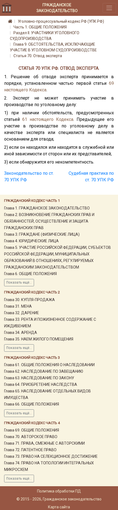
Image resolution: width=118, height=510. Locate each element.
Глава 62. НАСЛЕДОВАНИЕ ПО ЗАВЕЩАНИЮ (43, 371)
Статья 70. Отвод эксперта (37, 56)
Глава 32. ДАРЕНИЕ (21, 313)
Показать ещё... (19, 282)
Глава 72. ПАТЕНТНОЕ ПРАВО (30, 450)
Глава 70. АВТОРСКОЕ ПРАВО (30, 437)
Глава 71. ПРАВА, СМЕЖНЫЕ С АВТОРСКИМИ (44, 443)
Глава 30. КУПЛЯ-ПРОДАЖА (29, 300)
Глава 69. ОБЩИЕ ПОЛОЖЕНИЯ (31, 430)
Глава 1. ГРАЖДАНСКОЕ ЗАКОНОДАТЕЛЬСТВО (47, 208)
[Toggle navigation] (109, 8)
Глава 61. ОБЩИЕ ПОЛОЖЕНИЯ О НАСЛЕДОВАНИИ (49, 365)
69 (111, 83)
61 (24, 119)
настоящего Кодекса (25, 89)
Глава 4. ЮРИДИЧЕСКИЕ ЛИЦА (31, 241)
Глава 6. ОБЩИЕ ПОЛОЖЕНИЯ (30, 274)
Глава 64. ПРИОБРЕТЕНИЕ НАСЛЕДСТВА (40, 384)
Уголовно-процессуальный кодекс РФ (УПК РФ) (61, 21)
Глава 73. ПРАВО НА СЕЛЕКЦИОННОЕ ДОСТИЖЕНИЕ (51, 456)
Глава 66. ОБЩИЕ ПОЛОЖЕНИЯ (31, 404)
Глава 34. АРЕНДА (20, 332)
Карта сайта (59, 507)
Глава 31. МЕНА (18, 306)
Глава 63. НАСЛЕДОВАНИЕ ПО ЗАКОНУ (39, 378)
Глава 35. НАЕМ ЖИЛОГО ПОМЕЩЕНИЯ (38, 339)
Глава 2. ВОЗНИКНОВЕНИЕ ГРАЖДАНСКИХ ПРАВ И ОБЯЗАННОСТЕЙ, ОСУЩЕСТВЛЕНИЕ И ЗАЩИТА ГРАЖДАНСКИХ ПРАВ (49, 221)
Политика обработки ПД (59, 491)
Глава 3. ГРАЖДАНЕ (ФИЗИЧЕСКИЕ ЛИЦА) (42, 234)
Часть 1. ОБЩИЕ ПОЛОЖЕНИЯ (40, 27)
